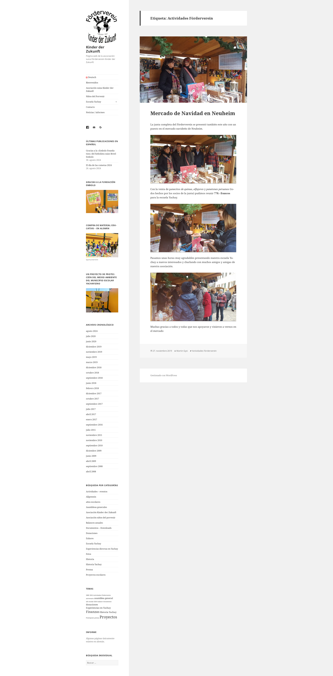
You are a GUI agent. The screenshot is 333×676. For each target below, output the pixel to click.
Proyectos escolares (95, 574)
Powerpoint (90, 618)
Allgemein (91, 496)
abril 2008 (91, 471)
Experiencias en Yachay (98, 607)
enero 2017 (91, 419)
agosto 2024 (92, 331)
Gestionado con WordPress (163, 375)
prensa (96, 618)
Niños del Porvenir (95, 96)
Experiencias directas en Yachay (102, 548)
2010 (91, 595)
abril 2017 (91, 414)
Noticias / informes (95, 112)
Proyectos (108, 617)
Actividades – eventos (96, 491)
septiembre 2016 (94, 424)
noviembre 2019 (94, 351)
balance (100, 602)
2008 (87, 595)
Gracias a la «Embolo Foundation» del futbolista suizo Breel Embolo (101, 153)
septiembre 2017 (94, 403)
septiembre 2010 (94, 445)
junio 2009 (91, 455)
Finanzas (92, 612)
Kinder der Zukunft (95, 49)
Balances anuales (94, 522)
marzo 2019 (92, 362)
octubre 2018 (92, 372)
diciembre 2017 (93, 393)
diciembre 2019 (93, 346)
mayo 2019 (91, 357)
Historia (90, 559)
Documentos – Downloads (98, 528)
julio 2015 (91, 429)
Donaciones (91, 533)
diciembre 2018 (93, 367)
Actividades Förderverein (102, 595)
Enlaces (90, 538)
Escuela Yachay (93, 101)
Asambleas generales (96, 507)
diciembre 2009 (93, 450)
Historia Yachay (94, 564)
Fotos (88, 554)
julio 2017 (91, 409)
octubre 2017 (92, 398)
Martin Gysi (182, 350)
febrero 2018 (92, 388)
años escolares (93, 502)
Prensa (89, 569)
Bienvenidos (92, 82)
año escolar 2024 (91, 602)
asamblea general (103, 598)
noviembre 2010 (94, 440)
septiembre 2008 (94, 466)
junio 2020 (91, 341)
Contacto (90, 107)
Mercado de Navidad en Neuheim (192, 113)
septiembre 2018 (94, 377)
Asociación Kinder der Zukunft (101, 512)
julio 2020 (91, 336)
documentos (107, 602)
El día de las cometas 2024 (99, 165)
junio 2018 (91, 383)
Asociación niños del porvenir (100, 517)
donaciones (92, 604)
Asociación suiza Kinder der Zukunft (100, 89)
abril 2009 (91, 461)
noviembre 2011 (94, 435)
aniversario (90, 598)
